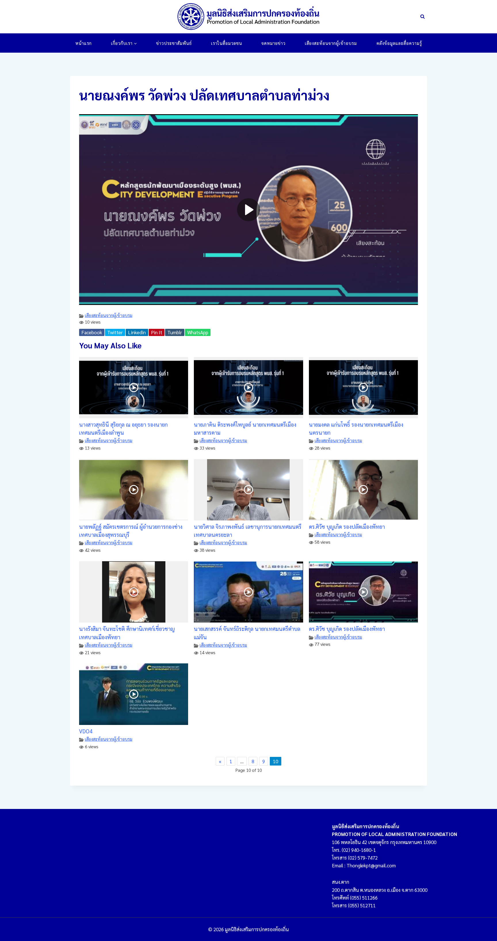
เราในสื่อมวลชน (226, 43)
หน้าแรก (83, 43)
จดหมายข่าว (273, 43)
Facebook (91, 332)
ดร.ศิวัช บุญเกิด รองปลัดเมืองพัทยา (347, 526)
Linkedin (137, 332)
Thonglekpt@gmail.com (371, 865)
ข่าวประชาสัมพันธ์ (174, 43)
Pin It (156, 332)
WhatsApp (197, 332)
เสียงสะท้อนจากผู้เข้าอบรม (331, 43)
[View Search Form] (422, 16)
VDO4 (85, 731)
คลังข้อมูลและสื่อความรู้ (399, 43)
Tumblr (174, 332)
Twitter (115, 332)
